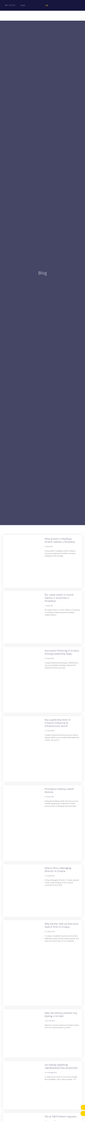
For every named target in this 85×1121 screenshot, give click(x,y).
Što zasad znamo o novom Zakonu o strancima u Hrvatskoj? (59, 597)
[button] (78, 16)
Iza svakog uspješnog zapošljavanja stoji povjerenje (61, 1066)
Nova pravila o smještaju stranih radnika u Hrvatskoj (60, 540)
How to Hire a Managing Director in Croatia (58, 870)
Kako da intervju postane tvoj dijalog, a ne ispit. (61, 1014)
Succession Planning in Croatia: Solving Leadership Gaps (62, 652)
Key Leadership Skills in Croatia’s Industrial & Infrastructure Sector (58, 722)
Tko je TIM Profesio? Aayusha (60, 1116)
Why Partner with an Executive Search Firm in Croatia (61, 925)
